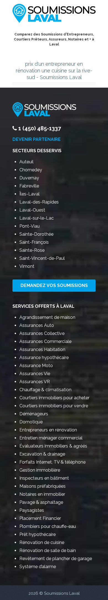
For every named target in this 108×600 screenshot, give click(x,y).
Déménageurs (33, 413)
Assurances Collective (42, 333)
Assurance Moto (36, 365)
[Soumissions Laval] (54, 14)
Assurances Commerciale (45, 341)
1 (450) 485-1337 (39, 128)
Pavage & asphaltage (41, 502)
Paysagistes (31, 510)
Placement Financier (40, 518)
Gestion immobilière (39, 470)
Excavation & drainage (42, 454)
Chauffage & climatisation (45, 389)
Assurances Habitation (42, 349)
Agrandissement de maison (47, 317)
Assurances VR (34, 381)
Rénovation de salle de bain (47, 550)
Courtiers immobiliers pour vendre (53, 405)
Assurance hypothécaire (44, 357)
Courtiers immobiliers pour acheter (54, 397)
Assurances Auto (36, 325)
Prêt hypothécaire (37, 534)
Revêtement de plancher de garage (55, 558)
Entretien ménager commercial (51, 438)
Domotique (31, 421)
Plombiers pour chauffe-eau (47, 526)
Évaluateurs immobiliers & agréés (53, 446)
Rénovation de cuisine (41, 542)
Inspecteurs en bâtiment (44, 478)
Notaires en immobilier (42, 494)
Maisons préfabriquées (42, 486)
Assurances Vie (34, 373)
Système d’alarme (37, 566)
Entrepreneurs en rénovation (48, 430)
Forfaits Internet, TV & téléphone (52, 462)
